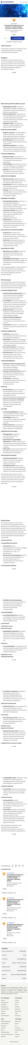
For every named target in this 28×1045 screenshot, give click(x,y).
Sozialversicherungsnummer (7, 1034)
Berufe (16, 1004)
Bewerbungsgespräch (5, 1021)
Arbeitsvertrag (18, 1011)
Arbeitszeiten (18, 1015)
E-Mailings (3, 1013)
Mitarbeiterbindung (5, 1032)
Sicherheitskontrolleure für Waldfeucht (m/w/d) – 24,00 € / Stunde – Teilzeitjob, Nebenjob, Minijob (15, 902)
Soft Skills (3, 1027)
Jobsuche (17, 1002)
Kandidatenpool (4, 1006)
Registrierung (18, 1021)
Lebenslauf (17, 1006)
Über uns (17, 1023)
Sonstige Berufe (10, 872)
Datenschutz (17, 1027)
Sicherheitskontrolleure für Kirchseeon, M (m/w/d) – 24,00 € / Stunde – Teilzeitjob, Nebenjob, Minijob (15, 927)
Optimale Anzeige (5, 1023)
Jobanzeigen (3, 1004)
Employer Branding (5, 1009)
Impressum (17, 1034)
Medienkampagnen (5, 1015)
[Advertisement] (14, 87)
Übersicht (3, 1000)
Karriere (2, 1030)
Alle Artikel (3, 1036)
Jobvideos (3, 1011)
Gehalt (16, 1013)
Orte (16, 1025)
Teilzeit (14, 34)
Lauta (24, 955)
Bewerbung (17, 1009)
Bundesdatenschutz (19, 1030)
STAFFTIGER (14, 23)
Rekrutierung (4, 1025)
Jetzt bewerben (18, 38)
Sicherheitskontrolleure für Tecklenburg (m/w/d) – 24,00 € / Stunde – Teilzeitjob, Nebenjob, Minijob (15, 877)
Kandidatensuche (4, 1002)
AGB (16, 1032)
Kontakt (17, 1036)
